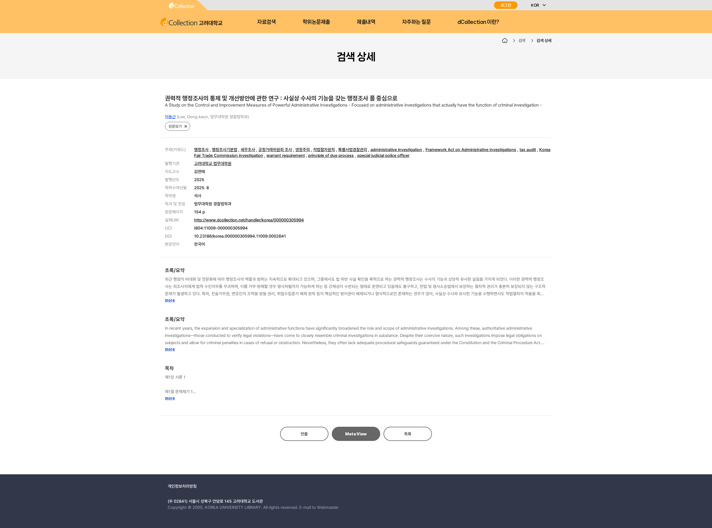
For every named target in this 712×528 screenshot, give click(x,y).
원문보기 (175, 126)
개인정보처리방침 (182, 486)
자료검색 (266, 22)
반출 (304, 433)
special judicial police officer (383, 155)
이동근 (170, 116)
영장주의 (302, 149)
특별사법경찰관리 (352, 149)
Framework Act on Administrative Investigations (471, 149)
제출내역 (366, 22)
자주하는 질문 (416, 22)
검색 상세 (544, 40)
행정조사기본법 (224, 149)
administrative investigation (396, 149)
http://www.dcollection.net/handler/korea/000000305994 (249, 220)
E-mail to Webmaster (318, 507)
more (170, 300)
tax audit (528, 149)
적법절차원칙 (324, 149)
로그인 (506, 5)
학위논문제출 (316, 22)
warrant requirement (285, 155)
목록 (407, 433)
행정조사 (201, 149)
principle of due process (331, 155)
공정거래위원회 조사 (275, 149)
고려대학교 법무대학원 (212, 163)
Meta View (356, 433)
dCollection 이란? (478, 22)
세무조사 (248, 149)
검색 (521, 40)
